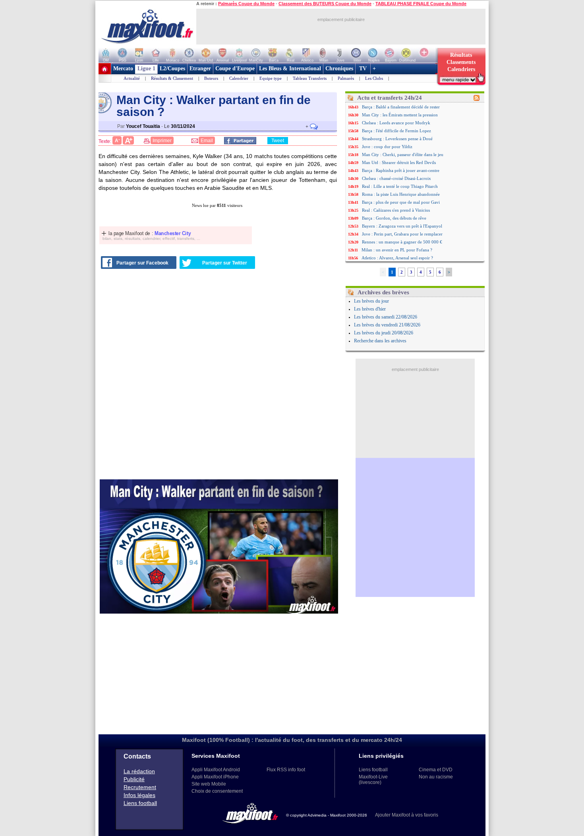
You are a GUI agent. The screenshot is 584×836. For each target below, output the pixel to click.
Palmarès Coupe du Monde (246, 3)
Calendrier (238, 78)
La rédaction (139, 771)
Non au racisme (436, 777)
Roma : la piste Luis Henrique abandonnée (401, 194)
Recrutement (140, 787)
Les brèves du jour (371, 301)
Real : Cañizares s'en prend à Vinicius (396, 210)
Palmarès (346, 78)
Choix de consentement (217, 791)
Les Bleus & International (290, 68)
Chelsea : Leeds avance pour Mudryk (396, 122)
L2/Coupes (172, 68)
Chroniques (339, 68)
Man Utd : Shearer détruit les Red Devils (399, 162)
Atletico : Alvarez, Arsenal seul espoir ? (397, 257)
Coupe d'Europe (235, 68)
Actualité (132, 78)
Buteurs (211, 78)
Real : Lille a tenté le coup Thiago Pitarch (400, 186)
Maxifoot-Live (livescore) (373, 779)
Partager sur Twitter (224, 263)
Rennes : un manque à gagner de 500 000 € (402, 241)
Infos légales (139, 795)
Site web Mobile (208, 784)
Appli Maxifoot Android (215, 769)
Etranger (200, 68)
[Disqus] (219, 375)
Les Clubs (374, 78)
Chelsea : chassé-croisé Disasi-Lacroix (396, 178)
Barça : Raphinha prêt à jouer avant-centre (400, 170)
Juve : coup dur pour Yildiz (387, 146)
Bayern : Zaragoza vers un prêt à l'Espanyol (402, 226)
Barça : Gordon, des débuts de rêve (394, 218)
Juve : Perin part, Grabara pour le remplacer (402, 234)
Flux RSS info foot (286, 769)
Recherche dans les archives (380, 341)
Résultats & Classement (172, 78)
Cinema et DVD (436, 769)
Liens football (140, 803)
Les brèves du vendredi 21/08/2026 (387, 325)
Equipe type (270, 78)
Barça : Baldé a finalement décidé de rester (401, 106)
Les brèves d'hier (370, 309)
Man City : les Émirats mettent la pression (400, 114)
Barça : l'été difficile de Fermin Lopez (396, 130)
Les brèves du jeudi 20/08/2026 (383, 333)
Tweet (277, 140)
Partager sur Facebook (142, 263)
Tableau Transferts (310, 78)
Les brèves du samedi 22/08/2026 (385, 317)
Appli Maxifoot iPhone (215, 777)
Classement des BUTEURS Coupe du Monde (324, 3)
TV (363, 68)
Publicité (134, 779)
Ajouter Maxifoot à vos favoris (406, 815)
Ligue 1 (146, 68)
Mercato (123, 68)
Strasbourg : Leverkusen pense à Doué (397, 138)
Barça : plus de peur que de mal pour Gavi (401, 202)
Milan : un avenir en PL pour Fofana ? (397, 249)
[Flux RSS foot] (477, 99)
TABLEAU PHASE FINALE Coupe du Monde (420, 3)
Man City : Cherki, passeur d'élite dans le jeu (402, 154)
